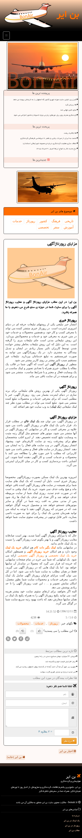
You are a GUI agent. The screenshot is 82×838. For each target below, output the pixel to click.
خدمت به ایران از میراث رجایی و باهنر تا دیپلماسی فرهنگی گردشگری (48, 138)
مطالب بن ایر (74, 830)
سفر (56, 227)
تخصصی (43, 227)
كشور (43, 221)
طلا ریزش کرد (70, 105)
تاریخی (69, 221)
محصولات (23, 623)
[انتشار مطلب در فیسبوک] (21, 638)
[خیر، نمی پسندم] (23, 631)
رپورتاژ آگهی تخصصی (31, 555)
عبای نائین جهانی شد (68, 110)
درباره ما (76, 815)
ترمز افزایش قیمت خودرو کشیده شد (60, 661)
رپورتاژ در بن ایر (72, 825)
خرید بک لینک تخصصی (63, 555)
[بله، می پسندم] (39, 631)
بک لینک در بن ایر (72, 820)
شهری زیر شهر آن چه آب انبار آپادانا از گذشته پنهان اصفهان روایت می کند (46, 667)
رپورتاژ (30, 221)
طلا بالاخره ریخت (70, 133)
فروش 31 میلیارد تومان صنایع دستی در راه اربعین (55, 656)
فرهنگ (56, 221)
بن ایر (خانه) (14, 757)
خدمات (17, 221)
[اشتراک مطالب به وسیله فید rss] (8, 638)
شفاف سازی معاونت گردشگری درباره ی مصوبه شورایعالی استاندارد (49, 143)
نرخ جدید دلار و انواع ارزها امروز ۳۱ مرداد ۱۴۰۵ (56, 149)
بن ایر (68, 14)
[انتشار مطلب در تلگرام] (27, 638)
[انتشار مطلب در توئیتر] (14, 638)
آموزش (68, 227)
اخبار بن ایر (67, 751)
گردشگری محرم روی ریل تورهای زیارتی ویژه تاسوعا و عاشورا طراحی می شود (45, 115)
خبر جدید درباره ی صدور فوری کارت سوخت (58, 672)
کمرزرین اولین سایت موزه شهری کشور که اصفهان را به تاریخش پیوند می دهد (44, 100)
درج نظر (68, 740)
